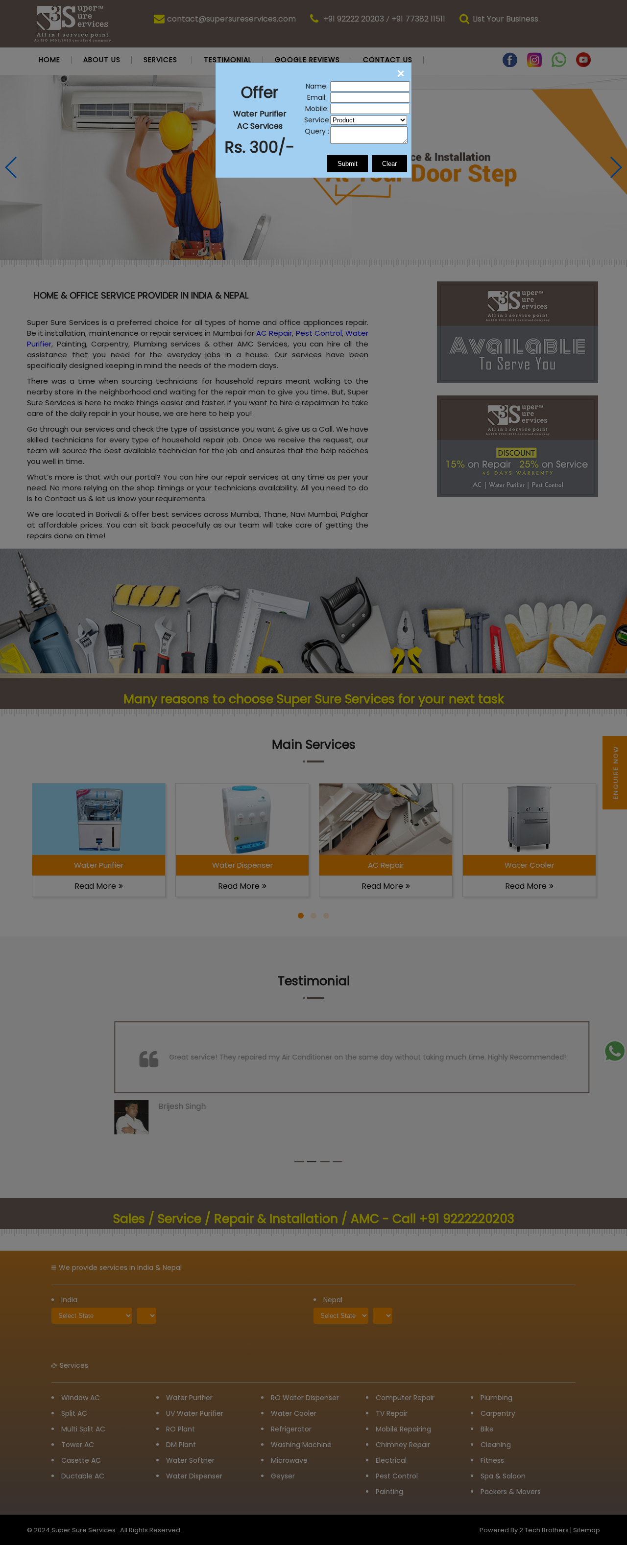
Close (400, 74)
